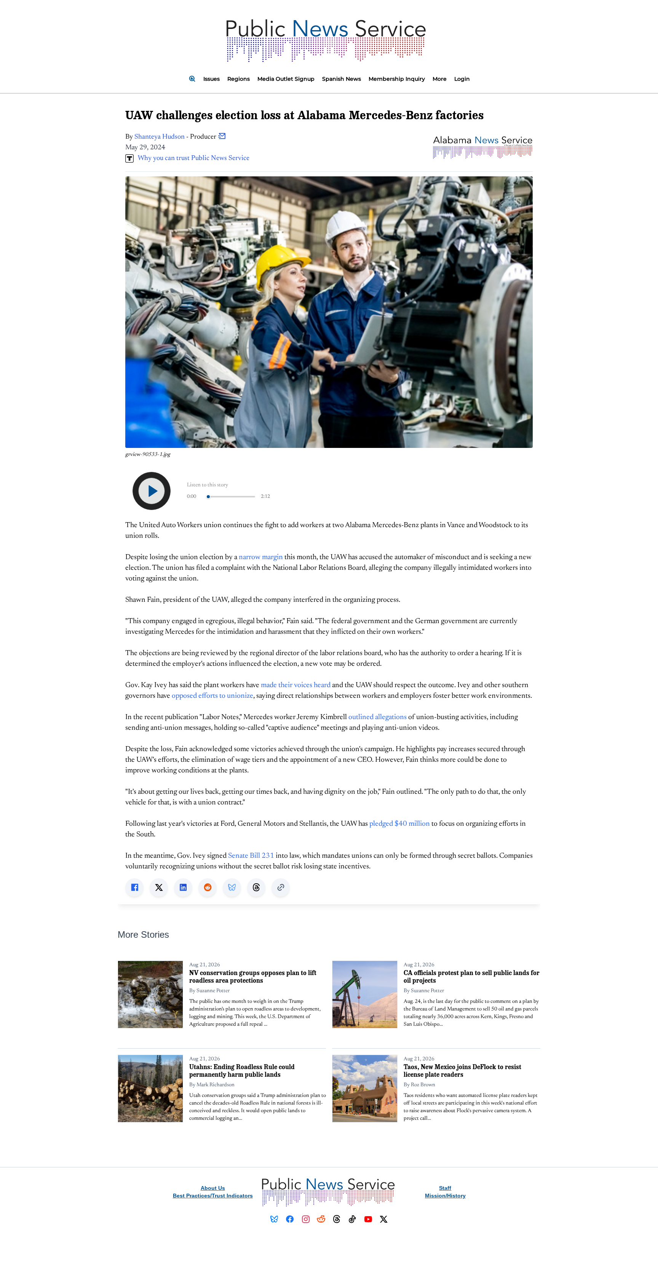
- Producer (176, 137)
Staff (445, 1188)
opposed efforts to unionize (212, 696)
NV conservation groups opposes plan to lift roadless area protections (252, 976)
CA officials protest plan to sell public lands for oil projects (472, 976)
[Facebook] (290, 1219)
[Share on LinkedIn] (183, 887)
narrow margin (261, 557)
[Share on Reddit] (207, 887)
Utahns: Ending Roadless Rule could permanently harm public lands (242, 1070)
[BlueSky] (274, 1219)
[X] (383, 1219)
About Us (213, 1188)
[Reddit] (321, 1219)
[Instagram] (305, 1219)
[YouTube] (368, 1219)
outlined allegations (377, 717)
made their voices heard (296, 685)
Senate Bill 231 (251, 856)
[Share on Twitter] (159, 887)
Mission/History (445, 1196)
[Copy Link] (281, 887)
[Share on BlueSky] (232, 887)
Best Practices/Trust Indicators (213, 1196)
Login (462, 78)
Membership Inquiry (397, 78)
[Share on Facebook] (134, 887)
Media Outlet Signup (286, 78)
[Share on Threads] (256, 887)
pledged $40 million (399, 824)
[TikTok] (352, 1219)
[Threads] (337, 1219)
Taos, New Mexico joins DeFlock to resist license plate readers (462, 1070)
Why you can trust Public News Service (191, 158)
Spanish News (341, 78)
